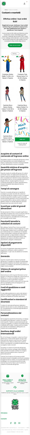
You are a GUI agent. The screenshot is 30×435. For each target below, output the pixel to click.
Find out (22, 139)
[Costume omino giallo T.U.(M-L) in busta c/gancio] (8, 63)
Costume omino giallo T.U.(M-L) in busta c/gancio (7, 76)
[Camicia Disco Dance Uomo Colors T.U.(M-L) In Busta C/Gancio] (8, 125)
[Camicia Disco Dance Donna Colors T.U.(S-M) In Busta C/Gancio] (8, 94)
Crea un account (15, 45)
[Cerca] (21, 3)
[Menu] (27, 3)
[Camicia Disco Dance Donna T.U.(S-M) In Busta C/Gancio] (22, 94)
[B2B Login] (24, 4)
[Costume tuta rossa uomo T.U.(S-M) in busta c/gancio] (22, 63)
